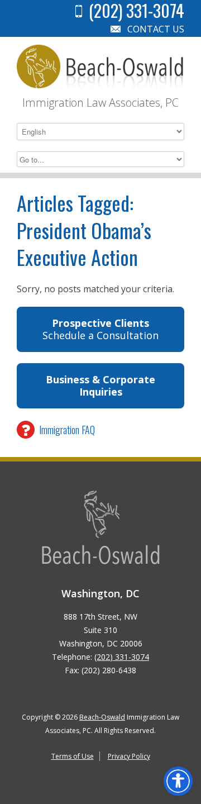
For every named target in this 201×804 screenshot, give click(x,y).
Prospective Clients (100, 329)
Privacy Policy (129, 756)
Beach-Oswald (102, 717)
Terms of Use (72, 756)
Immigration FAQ (67, 429)
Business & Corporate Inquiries (100, 386)
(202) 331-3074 (121, 656)
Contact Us (155, 29)
